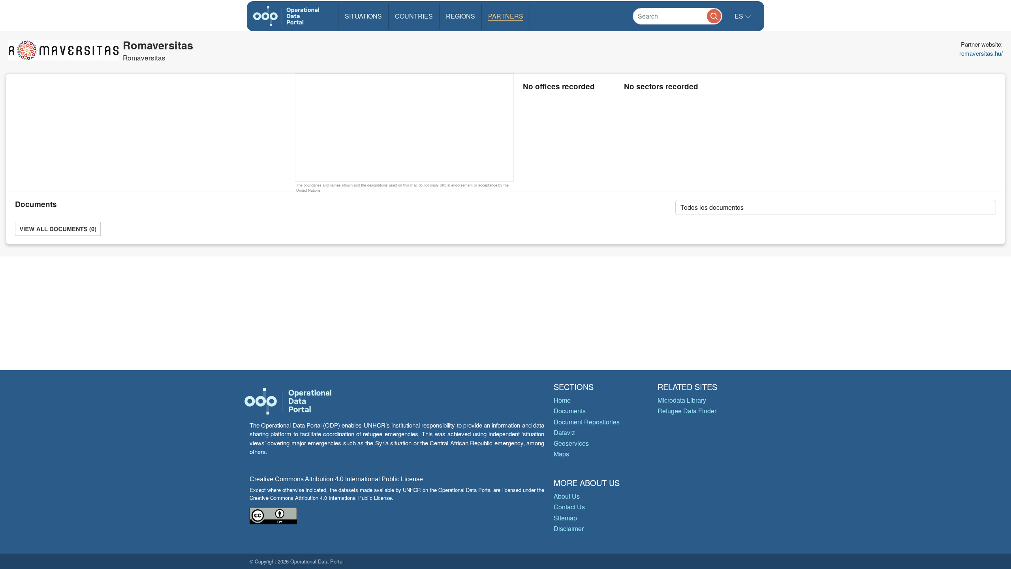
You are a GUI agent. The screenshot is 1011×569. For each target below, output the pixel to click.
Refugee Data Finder (687, 410)
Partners (505, 16)
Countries (414, 16)
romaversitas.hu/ (981, 53)
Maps (561, 453)
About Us (567, 496)
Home (562, 400)
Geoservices (571, 443)
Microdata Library (682, 400)
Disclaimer (569, 528)
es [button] (740, 16)
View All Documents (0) (57, 228)
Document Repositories (587, 421)
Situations (363, 16)
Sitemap (565, 517)
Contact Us (569, 506)
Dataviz (564, 432)
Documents (570, 410)
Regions (460, 16)
